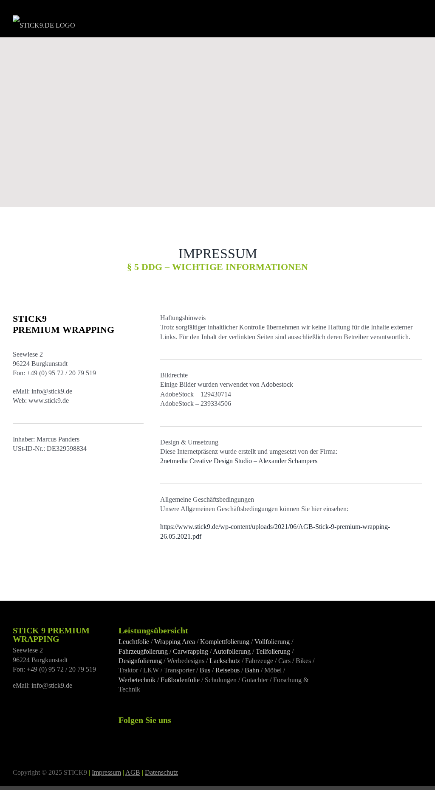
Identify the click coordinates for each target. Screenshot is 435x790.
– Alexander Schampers (238, 460)
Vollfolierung (272, 641)
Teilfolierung (273, 651)
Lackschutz (224, 660)
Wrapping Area (174, 641)
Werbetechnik (137, 679)
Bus (205, 670)
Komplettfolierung (224, 641)
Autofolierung (232, 651)
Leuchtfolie (134, 641)
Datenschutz (161, 772)
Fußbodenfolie (180, 679)
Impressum (106, 772)
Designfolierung (140, 660)
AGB (132, 772)
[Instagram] (132, 731)
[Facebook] (121, 731)
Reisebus (227, 670)
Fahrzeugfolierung (143, 651)
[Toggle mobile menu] (417, 19)
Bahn (252, 670)
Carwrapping (190, 651)
